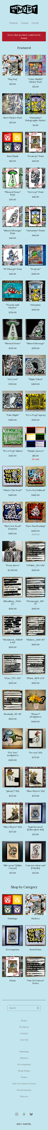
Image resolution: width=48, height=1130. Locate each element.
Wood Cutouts (24, 1090)
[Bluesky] (31, 1114)
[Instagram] (16, 1114)
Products (13, 23)
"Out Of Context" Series (24, 1083)
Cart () (35, 23)
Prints (24, 1077)
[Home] (24, 9)
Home (24, 1020)
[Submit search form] (38, 1008)
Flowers (24, 1096)
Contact (24, 23)
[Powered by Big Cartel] (24, 1124)
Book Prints (24, 1070)
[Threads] (24, 1114)
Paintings (24, 1051)
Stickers (24, 1058)
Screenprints (24, 1064)
